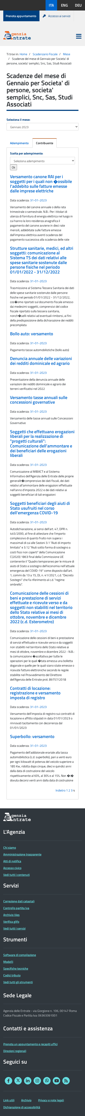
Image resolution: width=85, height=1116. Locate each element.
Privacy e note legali (51, 1100)
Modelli (8, 961)
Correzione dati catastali (18, 901)
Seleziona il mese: (18, 119)
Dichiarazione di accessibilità (21, 1107)
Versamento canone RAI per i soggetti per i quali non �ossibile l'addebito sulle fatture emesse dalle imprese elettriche (41, 183)
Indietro (60, 790)
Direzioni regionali (14, 1051)
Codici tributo (11, 975)
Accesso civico (12, 868)
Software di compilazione (19, 955)
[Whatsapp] (47, 1080)
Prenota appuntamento (21, 16)
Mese (66, 54)
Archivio (26, 1100)
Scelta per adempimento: (26, 153)
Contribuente (44, 143)
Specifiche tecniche (15, 968)
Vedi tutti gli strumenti (18, 982)
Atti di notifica (12, 861)
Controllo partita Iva (16, 908)
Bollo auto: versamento (31, 333)
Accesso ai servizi (59, 16)
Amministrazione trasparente (22, 854)
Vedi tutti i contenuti (16, 874)
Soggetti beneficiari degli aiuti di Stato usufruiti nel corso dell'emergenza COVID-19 (40, 508)
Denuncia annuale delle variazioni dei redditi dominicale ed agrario (41, 361)
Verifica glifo (11, 921)
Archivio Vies (11, 914)
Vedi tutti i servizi (14, 928)
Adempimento (19, 143)
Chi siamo (9, 847)
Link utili (8, 1100)
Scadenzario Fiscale (45, 54)
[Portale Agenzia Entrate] (17, 36)
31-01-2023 (38, 200)
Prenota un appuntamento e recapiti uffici (30, 1044)
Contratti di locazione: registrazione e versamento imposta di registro (35, 693)
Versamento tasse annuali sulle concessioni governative (38, 400)
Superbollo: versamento (32, 736)
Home (23, 54)
